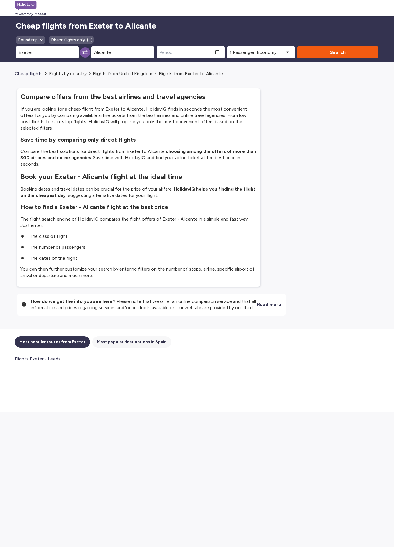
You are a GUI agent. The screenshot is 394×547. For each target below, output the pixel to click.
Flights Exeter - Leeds (38, 359)
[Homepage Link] (30, 6)
